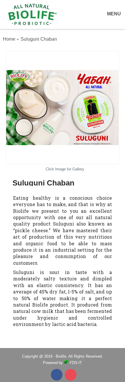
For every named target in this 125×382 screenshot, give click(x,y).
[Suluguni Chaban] (62, 107)
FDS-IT (75, 363)
